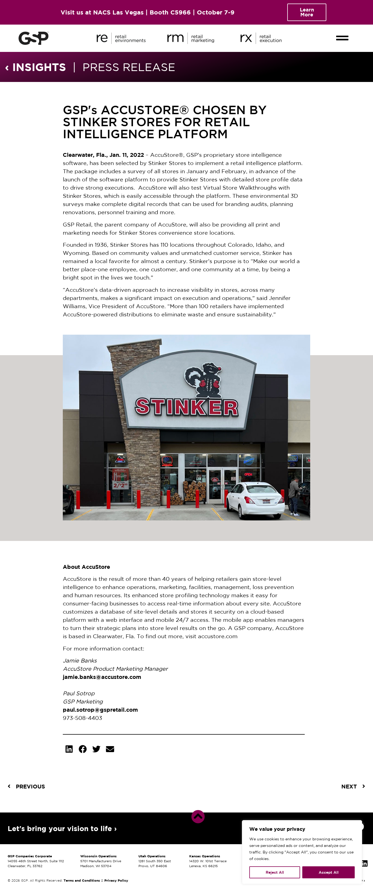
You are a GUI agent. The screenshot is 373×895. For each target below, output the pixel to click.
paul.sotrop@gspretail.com (100, 709)
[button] (342, 33)
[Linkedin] (364, 863)
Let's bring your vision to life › (62, 828)
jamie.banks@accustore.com (102, 677)
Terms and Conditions (82, 880)
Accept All (329, 872)
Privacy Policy (116, 880)
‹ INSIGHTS (35, 67)
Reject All (275, 872)
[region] (302, 852)
